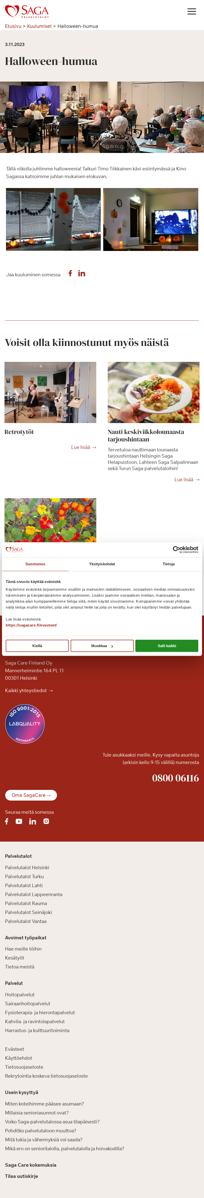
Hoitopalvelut (20, 995)
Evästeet (14, 1049)
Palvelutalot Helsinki (27, 867)
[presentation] (50, 392)
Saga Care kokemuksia (30, 1165)
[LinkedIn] (82, 275)
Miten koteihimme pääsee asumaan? (44, 1104)
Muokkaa (99, 646)
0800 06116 (175, 777)
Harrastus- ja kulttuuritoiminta (37, 1030)
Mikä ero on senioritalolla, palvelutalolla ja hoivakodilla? (64, 1148)
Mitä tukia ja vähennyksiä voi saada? (44, 1140)
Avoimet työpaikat (26, 938)
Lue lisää (80, 447)
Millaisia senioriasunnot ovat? (37, 1113)
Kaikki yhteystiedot (26, 690)
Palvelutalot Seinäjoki (28, 912)
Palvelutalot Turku (24, 876)
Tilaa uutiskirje (21, 1176)
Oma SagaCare (29, 795)
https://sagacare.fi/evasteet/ (31, 625)
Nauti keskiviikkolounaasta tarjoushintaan (146, 435)
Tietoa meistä (19, 967)
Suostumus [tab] (35, 564)
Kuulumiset (39, 26)
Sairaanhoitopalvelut (27, 1003)
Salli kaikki (167, 646)
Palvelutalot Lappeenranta (33, 894)
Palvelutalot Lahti (24, 885)
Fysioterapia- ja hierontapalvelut (40, 1012)
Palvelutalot (18, 856)
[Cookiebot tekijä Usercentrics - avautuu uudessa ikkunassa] (176, 549)
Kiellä (37, 646)
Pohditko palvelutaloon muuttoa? (40, 1131)
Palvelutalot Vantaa (26, 921)
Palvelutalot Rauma (26, 903)
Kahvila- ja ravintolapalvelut (35, 1021)
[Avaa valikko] (191, 11)
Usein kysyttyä (21, 1092)
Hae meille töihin (23, 949)
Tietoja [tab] (169, 564)
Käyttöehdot (18, 1058)
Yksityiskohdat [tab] (102, 564)
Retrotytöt (19, 431)
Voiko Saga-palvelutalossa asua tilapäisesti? (52, 1122)
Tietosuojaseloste (24, 1067)
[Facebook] (70, 275)
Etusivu (13, 26)
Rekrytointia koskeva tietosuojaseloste (46, 1076)
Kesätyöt (14, 958)
